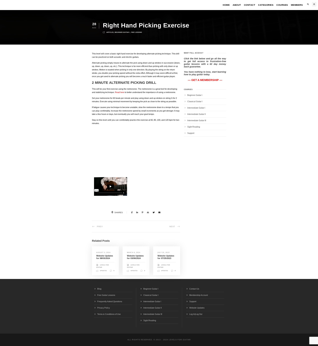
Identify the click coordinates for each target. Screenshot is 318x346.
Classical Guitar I (194, 101)
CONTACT (249, 5)
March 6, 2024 (133, 252)
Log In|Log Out (195, 314)
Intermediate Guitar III (196, 120)
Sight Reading (193, 127)
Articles (110, 32)
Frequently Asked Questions (109, 301)
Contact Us (194, 289)
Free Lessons (136, 32)
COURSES (282, 5)
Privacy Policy (103, 308)
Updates (103, 271)
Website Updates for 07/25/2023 (166, 257)
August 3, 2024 (103, 252)
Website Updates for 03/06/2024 (135, 257)
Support (190, 133)
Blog (99, 289)
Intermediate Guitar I (196, 108)
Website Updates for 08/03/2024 (104, 257)
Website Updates (196, 308)
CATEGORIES (265, 5)
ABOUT (237, 5)
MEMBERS (297, 5)
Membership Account (198, 295)
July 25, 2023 (164, 252)
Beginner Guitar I (122, 32)
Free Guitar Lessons (106, 295)
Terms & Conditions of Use (109, 314)
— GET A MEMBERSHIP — (205, 80)
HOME (226, 5)
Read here (119, 92)
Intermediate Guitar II (196, 114)
